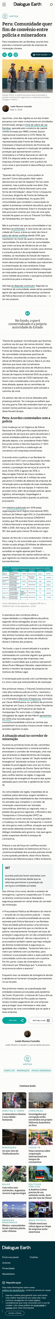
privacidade (39, 1305)
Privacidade (8, 1268)
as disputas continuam (23, 285)
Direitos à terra (13, 1111)
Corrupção (36, 1111)
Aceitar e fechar (14, 1313)
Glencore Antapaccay (29, 698)
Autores (6, 1262)
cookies (9, 1308)
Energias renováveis (9, 1221)
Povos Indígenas (41, 1070)
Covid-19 (34, 1147)
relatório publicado (16, 507)
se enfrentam (18, 228)
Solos (6, 1184)
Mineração (23, 1070)
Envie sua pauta (10, 1257)
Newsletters (8, 1273)
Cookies (34, 1257)
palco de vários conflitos (15, 235)
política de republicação (13, 1290)
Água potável (38, 1220)
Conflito (9, 1070)
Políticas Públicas (35, 1185)
